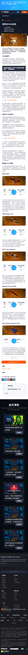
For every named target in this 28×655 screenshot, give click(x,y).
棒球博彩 (3, 580)
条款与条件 (4, 594)
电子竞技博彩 (4, 587)
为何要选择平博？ (17, 582)
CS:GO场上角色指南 (11, 100)
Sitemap (15, 598)
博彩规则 (15, 594)
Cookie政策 (4, 598)
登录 (18, 12)
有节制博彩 (4, 592)
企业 (15, 577)
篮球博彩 (3, 579)
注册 (24, 12)
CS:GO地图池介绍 (11, 138)
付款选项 (15, 599)
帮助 (15, 596)
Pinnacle (13, 540)
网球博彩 (3, 584)
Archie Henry (14, 425)
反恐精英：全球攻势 (6, 368)
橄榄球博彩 (4, 582)
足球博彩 (3, 577)
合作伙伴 (15, 580)
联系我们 (15, 592)
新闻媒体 (15, 579)
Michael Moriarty (8, 20)
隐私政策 (3, 596)
